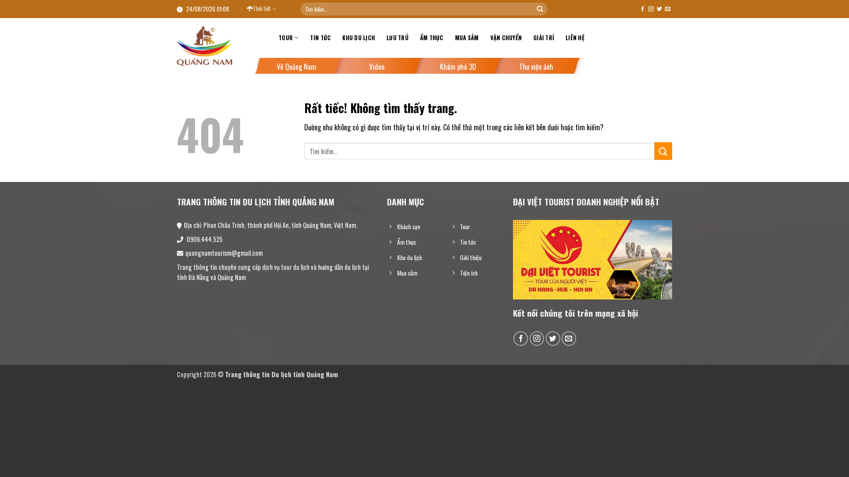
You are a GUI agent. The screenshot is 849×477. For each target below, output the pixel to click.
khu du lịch (358, 38)
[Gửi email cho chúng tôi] (667, 9)
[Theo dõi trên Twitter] (659, 9)
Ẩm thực (432, 38)
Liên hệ (575, 38)
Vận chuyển (506, 38)
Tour (286, 38)
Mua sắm (467, 38)
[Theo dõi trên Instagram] (651, 9)
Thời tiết (262, 8)
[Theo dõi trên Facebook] (642, 9)
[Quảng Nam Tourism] (221, 46)
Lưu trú (397, 38)
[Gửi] (540, 9)
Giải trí (543, 38)
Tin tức (320, 38)
